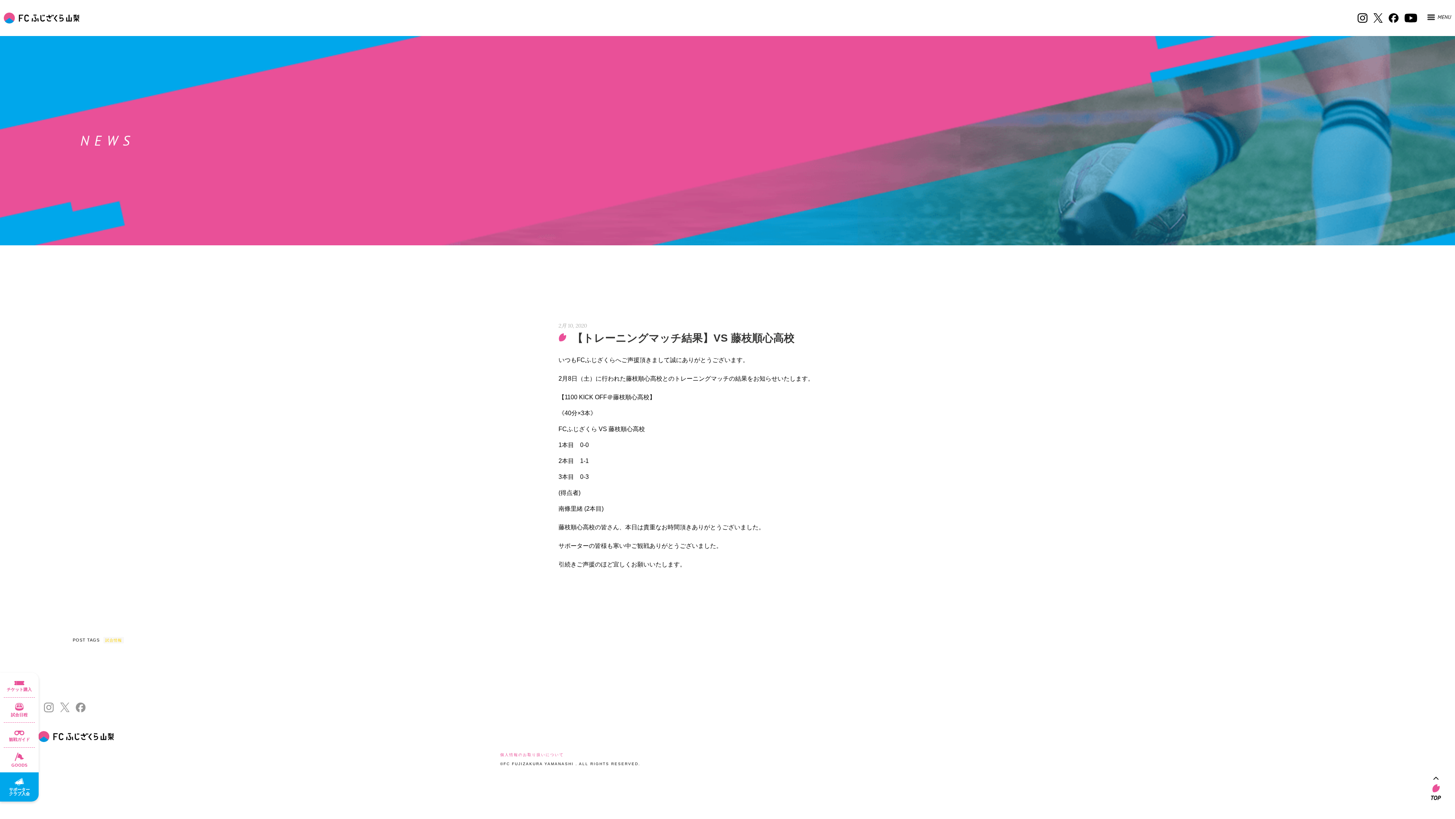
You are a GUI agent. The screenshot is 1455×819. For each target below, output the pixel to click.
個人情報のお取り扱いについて (532, 755)
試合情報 (113, 640)
